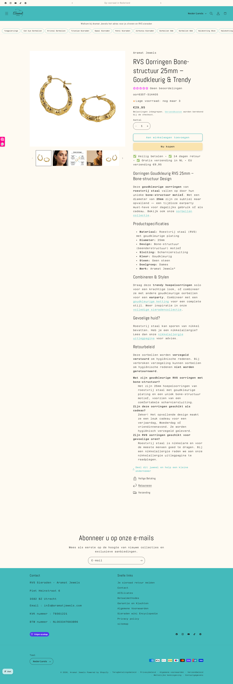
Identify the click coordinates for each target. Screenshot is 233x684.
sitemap (122, 624)
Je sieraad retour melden (136, 582)
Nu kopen (168, 146)
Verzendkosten (173, 112)
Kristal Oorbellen (56, 31)
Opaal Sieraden (102, 31)
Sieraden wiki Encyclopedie (137, 613)
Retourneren (145, 485)
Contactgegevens (194, 675)
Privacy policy (128, 618)
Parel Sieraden (122, 31)
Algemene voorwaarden (172, 672)
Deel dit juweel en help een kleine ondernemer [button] (162, 469)
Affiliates (125, 593)
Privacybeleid (148, 672)
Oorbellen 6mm (186, 31)
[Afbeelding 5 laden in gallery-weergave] (111, 158)
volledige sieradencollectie (157, 309)
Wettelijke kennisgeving (167, 675)
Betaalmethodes (128, 598)
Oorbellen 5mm (166, 31)
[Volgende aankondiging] (160, 3)
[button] (6, 13)
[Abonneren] (141, 560)
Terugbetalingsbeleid (124, 672)
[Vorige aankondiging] (72, 3)
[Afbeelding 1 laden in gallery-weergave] (43, 158)
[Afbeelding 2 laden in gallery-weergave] (60, 158)
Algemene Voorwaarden (133, 608)
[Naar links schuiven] (32, 158)
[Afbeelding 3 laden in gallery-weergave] (77, 158)
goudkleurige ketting (151, 301)
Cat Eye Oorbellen (33, 31)
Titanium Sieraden (80, 31)
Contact (122, 588)
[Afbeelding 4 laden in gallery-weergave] (94, 158)
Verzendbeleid (195, 672)
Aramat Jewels (78, 672)
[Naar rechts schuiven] (122, 158)
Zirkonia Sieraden (145, 31)
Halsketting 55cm (206, 31)
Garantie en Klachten (133, 603)
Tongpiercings (11, 31)
